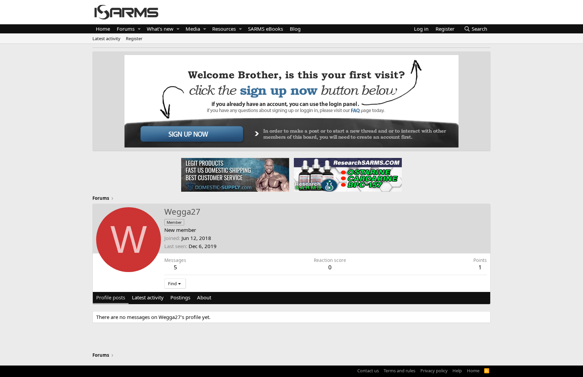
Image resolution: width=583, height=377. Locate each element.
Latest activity (106, 38)
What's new (160, 28)
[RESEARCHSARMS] (347, 174)
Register (134, 38)
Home (103, 28)
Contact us (368, 371)
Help (457, 371)
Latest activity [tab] (148, 297)
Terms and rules (399, 371)
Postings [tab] (180, 297)
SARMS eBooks (265, 28)
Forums (126, 28)
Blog (295, 28)
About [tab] (204, 297)
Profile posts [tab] (110, 297)
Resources (224, 28)
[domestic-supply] (235, 174)
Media (193, 28)
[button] (139, 28)
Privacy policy (434, 371)
